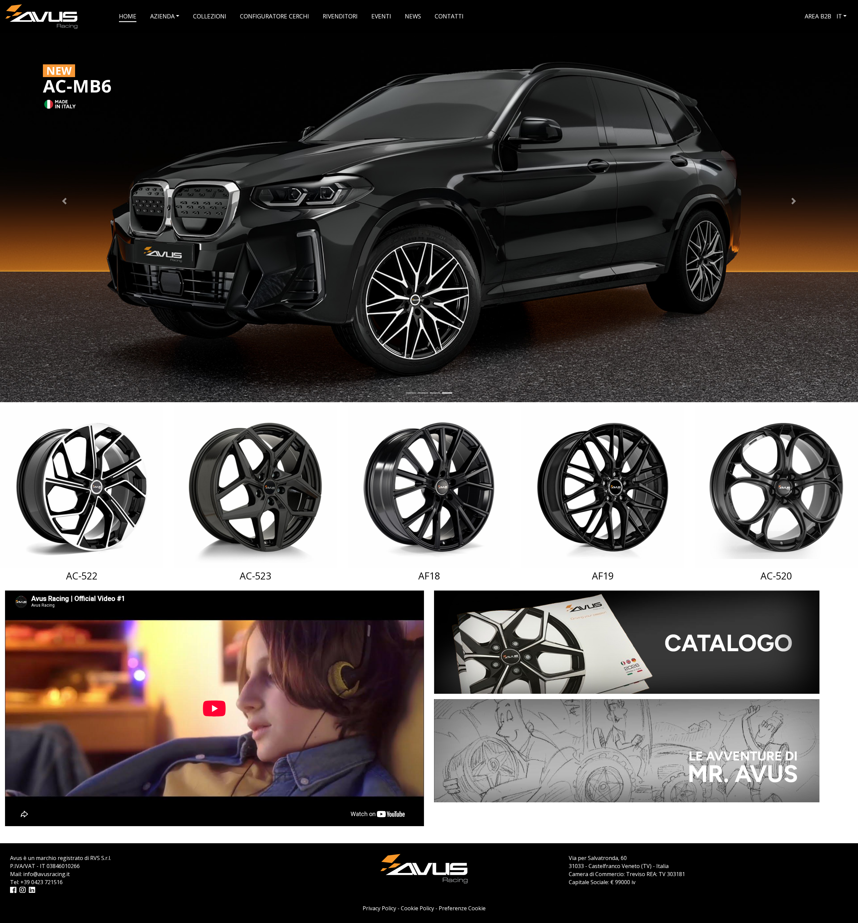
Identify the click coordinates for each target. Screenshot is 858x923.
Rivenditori (340, 16)
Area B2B (818, 16)
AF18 (255, 575)
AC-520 (602, 575)
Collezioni (209, 16)
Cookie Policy (417, 908)
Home (127, 16)
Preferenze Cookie (462, 908)
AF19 (429, 575)
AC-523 (82, 575)
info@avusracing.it (46, 874)
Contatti (449, 16)
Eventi (381, 16)
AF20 (776, 575)
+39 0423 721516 (41, 882)
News (413, 16)
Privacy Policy (379, 908)
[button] (64, 201)
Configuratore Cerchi (274, 16)
